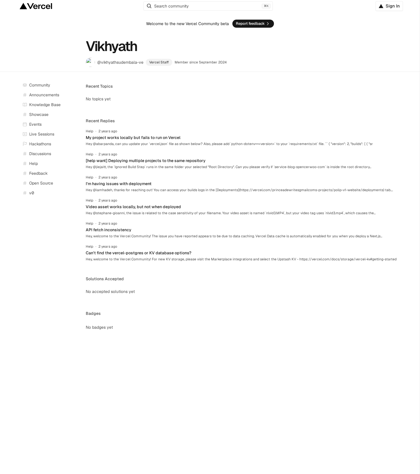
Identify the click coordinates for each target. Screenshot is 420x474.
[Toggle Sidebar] (76, 134)
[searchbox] (208, 6)
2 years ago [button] (107, 131)
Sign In (393, 6)
